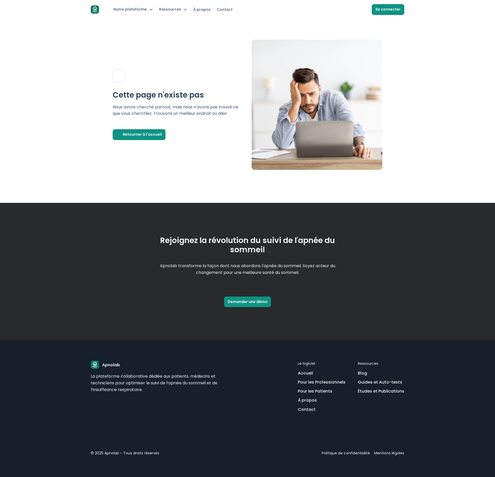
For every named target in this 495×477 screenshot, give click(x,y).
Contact (225, 9)
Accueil (305, 373)
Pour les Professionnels (321, 382)
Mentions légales (389, 453)
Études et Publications (381, 391)
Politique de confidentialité (346, 453)
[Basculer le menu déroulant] (151, 9)
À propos (202, 9)
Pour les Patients (315, 391)
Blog (362, 373)
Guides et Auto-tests (380, 382)
